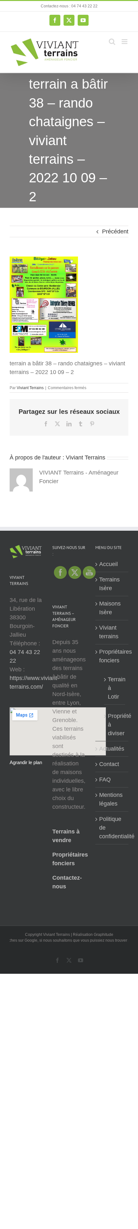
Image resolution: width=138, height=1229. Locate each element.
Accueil (108, 564)
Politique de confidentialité (112, 828)
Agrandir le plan (26, 762)
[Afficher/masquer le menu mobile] (125, 41)
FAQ (105, 779)
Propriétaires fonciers (112, 656)
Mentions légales (111, 799)
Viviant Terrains (30, 388)
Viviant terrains (108, 632)
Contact (109, 764)
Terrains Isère (109, 583)
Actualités (111, 748)
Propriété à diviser (115, 725)
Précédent (115, 231)
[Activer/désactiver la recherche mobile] (112, 41)
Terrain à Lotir (115, 688)
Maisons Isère (110, 607)
